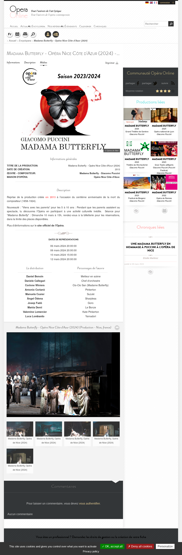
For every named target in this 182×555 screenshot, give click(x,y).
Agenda (17, 34)
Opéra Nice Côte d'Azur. (107, 177)
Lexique (25, 34)
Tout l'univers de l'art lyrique (46, 11)
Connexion (48, 34)
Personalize (165, 546)
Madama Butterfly (89, 173)
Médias (43, 62)
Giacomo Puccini (110, 173)
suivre (164, 83)
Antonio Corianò (35, 289)
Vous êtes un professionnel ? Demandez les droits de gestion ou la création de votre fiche (91, 537)
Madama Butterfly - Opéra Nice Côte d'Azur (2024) (60, 40)
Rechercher (33, 34)
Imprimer (110, 63)
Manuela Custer (34, 294)
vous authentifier (89, 503)
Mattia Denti (35, 307)
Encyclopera (25, 40)
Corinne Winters (35, 285)
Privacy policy (91, 551)
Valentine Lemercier (35, 311)
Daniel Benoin (34, 276)
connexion (165, 2)
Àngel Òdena (35, 298)
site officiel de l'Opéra (50, 225)
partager (130, 83)
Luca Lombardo (34, 316)
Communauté (56, 34)
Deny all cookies (141, 546)
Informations (13, 62)
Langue (9, 34)
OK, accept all (113, 546)
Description (30, 62)
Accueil (12, 40)
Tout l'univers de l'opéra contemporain (50, 14)
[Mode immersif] (117, 327)
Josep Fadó (35, 303)
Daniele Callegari (35, 280)
